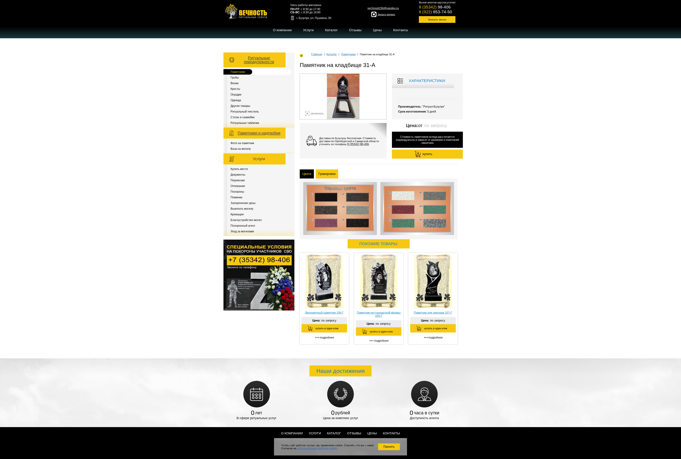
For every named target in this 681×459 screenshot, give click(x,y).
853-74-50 (435, 12)
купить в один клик (327, 328)
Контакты (400, 30)
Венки (235, 83)
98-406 (435, 7)
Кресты (235, 88)
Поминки (236, 197)
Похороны (237, 191)
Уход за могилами (242, 231)
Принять (389, 446)
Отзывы (355, 30)
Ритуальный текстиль (245, 111)
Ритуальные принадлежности (259, 60)
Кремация (237, 214)
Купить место (311, 37)
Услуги (308, 30)
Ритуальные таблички (245, 122)
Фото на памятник (242, 143)
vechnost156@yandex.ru (383, 8)
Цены (377, 30)
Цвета (306, 174)
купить (427, 154)
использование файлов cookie (317, 448)
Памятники (332, 37)
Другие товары (240, 105)
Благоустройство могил (246, 220)
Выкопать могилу (242, 208)
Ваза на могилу (241, 148)
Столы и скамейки (242, 117)
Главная (316, 54)
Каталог (331, 30)
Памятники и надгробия (259, 133)
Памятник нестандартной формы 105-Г (379, 314)
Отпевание (238, 185)
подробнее (327, 337)
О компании (282, 30)
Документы (238, 174)
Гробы (235, 77)
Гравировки (327, 174)
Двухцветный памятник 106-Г (324, 312)
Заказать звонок (437, 19)
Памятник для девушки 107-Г (433, 312)
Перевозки (238, 180)
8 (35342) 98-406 (358, 144)
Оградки (236, 94)
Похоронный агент (243, 225)
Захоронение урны (243, 203)
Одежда (236, 100)
